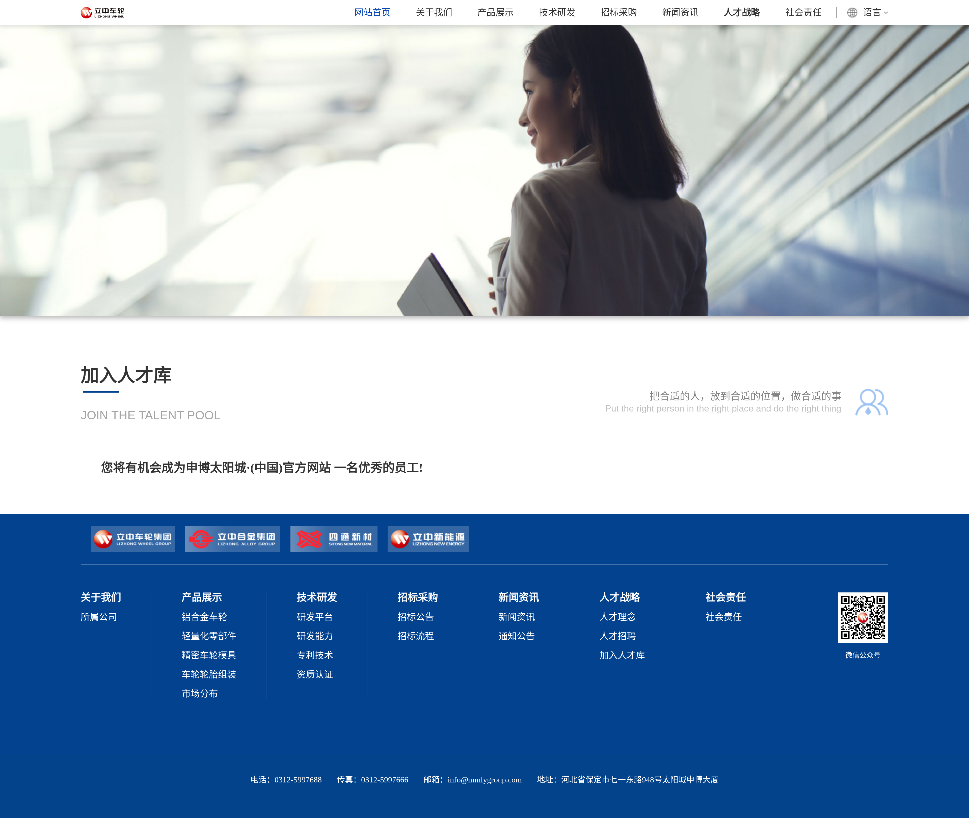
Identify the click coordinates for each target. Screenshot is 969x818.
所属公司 (99, 617)
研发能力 (315, 636)
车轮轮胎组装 (209, 674)
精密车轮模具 (209, 655)
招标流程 (416, 636)
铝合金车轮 (204, 617)
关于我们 (434, 12)
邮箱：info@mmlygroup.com (472, 780)
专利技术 (315, 655)
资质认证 (315, 674)
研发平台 (315, 617)
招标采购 (619, 12)
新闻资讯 (680, 12)
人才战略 (742, 12)
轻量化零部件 (209, 636)
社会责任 (803, 12)
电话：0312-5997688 (286, 780)
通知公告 (517, 636)
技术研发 (557, 12)
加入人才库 (622, 655)
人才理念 (618, 617)
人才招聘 (618, 636)
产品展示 (495, 12)
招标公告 (416, 617)
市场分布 (200, 693)
